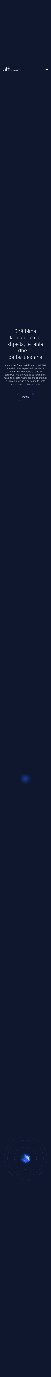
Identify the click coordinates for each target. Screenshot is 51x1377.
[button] (47, 69)
